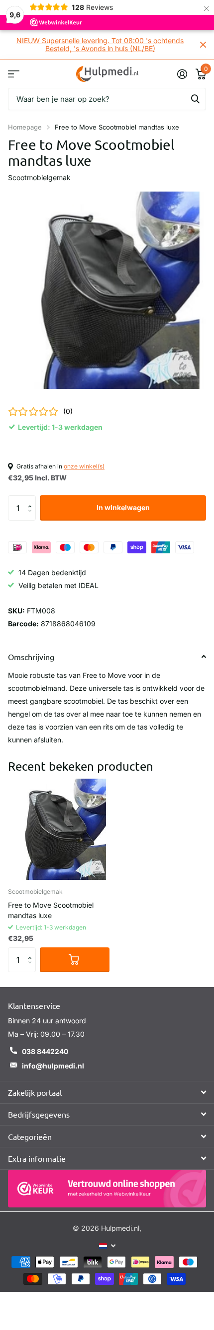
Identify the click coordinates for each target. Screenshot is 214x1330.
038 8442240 (45, 1051)
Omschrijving (31, 657)
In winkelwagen (123, 507)
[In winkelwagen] (74, 959)
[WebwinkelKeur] (107, 1188)
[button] (32, 499)
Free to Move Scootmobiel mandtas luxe (51, 910)
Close (203, 45)
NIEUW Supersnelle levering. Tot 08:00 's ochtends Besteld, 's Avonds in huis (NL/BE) (100, 44)
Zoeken (195, 99)
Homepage (25, 127)
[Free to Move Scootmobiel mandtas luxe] (58, 829)
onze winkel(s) (84, 466)
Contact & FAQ (13, 73)
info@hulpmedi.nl (53, 1066)
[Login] (182, 74)
